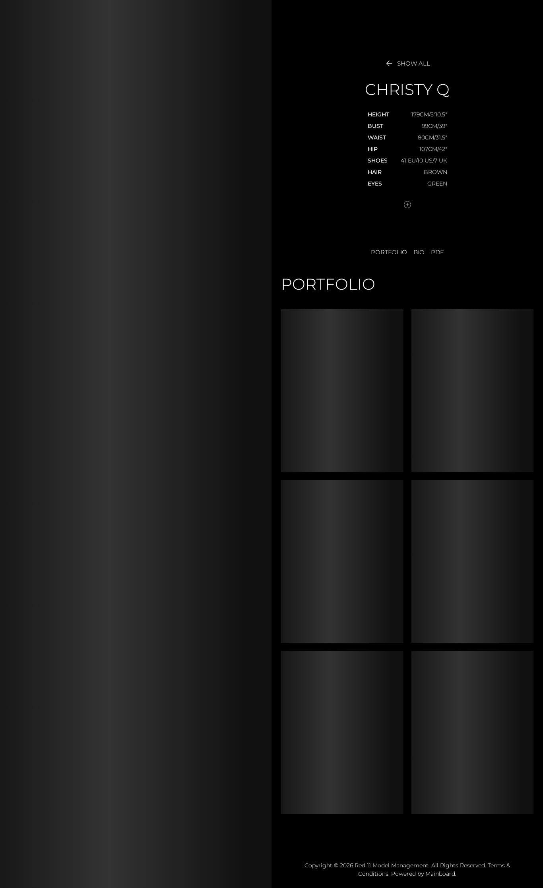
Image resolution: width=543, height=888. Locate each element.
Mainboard (440, 873)
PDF (437, 252)
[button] (407, 63)
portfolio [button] (389, 252)
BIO (419, 252)
